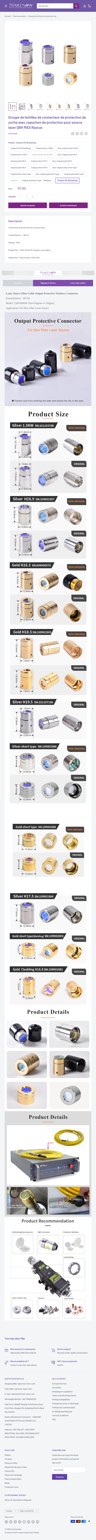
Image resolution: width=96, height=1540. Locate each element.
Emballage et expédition (62, 1391)
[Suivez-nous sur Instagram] (15, 1521)
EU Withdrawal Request (62, 1411)
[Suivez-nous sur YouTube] (24, 1521)
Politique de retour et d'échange (65, 1403)
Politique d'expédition (61, 1399)
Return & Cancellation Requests (18, 1500)
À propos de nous (59, 1383)
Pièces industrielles (13, 1479)
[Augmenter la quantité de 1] (32, 196)
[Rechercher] (76, 5)
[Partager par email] (86, 133)
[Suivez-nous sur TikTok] (28, 1521)
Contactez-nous (11, 1487)
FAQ (54, 1419)
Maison (8, 1455)
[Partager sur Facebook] (72, 133)
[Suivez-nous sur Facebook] (6, 1521)
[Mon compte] (84, 6)
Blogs (7, 1483)
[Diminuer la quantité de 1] (20, 196)
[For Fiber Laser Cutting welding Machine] (48, 1269)
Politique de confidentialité (63, 1407)
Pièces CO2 (9, 1471)
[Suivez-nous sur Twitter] (10, 1521)
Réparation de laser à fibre (16, 1467)
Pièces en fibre (11, 1463)
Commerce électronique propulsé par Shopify (22, 1532)
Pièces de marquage (13, 1475)
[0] (89, 5)
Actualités (56, 1387)
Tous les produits (19, 16)
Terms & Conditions (60, 1415)
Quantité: (12, 196)
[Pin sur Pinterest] (77, 133)
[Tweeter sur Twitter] (81, 133)
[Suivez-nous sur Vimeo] (33, 1521)
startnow (12, 134)
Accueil (7, 16)
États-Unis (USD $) (26, 1511)
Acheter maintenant (68, 205)
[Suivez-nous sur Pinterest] (19, 1521)
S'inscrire (60, 1477)
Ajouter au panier (27, 205)
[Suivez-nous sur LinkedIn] (37, 1521)
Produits (8, 1459)
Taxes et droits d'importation (64, 1395)
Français (9, 1511)
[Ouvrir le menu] (6, 6)
